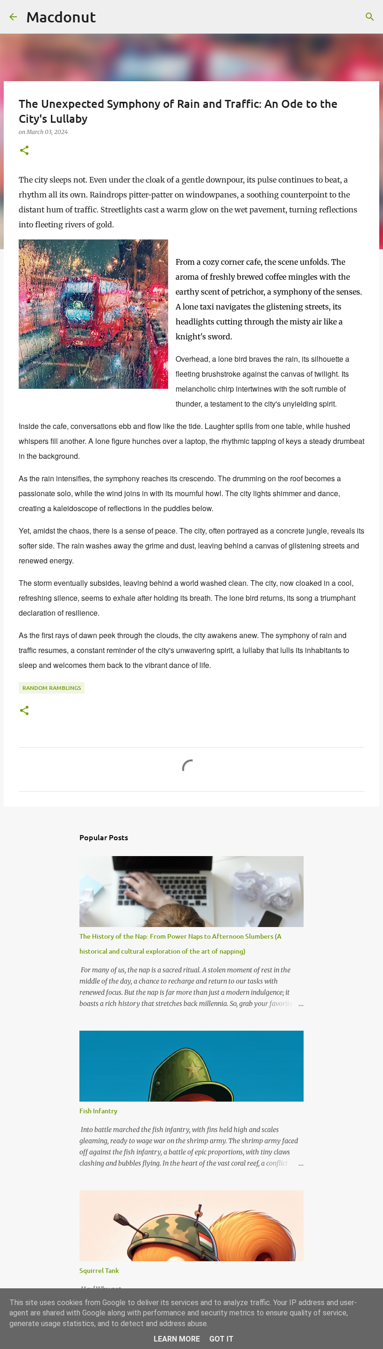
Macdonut (61, 16)
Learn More (177, 1339)
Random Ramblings (51, 688)
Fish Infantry (98, 1110)
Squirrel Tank (99, 1270)
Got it (221, 1339)
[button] (24, 151)
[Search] (108, 17)
